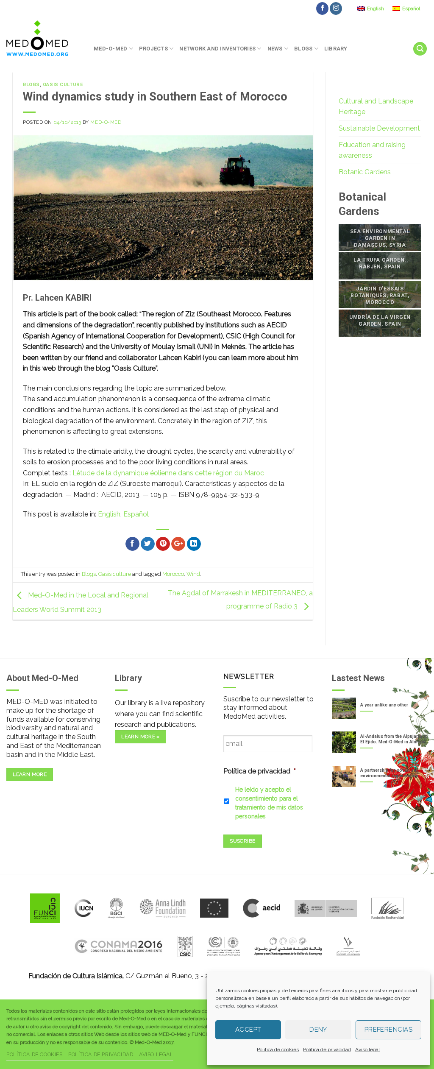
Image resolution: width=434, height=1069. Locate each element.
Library (336, 48)
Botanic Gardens (365, 172)
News (275, 48)
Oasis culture (63, 84)
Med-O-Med (110, 48)
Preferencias (388, 1029)
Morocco (173, 574)
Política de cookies (278, 1049)
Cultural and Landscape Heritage (376, 106)
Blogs (303, 48)
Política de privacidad (327, 1049)
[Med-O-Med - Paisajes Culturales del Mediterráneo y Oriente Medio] (43, 38)
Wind (193, 574)
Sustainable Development (379, 128)
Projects (153, 48)
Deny (318, 1029)
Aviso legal (367, 1049)
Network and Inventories (217, 48)
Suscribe (242, 841)
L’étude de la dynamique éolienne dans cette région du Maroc (168, 473)
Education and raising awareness (372, 150)
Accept (248, 1029)
